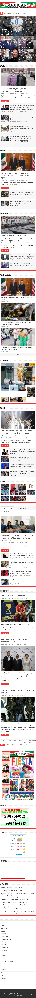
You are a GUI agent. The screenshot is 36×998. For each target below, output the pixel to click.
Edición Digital (5, 928)
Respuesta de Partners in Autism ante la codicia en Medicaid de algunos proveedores (17, 537)
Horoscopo (22, 878)
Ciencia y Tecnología (7, 961)
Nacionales (4, 151)
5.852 (7, 744)
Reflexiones (4, 973)
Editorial (3, 925)
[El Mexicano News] (18, 5)
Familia (4, 955)
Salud (3, 953)
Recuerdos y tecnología (7, 887)
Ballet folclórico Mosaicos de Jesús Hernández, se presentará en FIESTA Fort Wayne (22, 128)
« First (2, 740)
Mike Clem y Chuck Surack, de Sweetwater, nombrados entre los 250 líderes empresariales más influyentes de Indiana (22, 107)
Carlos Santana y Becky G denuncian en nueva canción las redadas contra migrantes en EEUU (22, 451)
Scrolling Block (5, 275)
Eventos (4, 969)
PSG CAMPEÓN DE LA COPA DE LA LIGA (17, 596)
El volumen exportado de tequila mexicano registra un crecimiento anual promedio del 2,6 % (22, 194)
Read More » (5, 101)
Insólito (4, 964)
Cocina (4, 966)
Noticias (3, 931)
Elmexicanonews (18, 995)
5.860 (20, 744)
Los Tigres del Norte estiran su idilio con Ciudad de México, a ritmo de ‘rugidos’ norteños (16, 433)
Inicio (2, 923)
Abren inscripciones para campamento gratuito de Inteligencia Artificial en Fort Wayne (26, 52)
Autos (4, 958)
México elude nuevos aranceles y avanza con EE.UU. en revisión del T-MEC (16, 175)
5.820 (10, 740)
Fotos (2, 975)
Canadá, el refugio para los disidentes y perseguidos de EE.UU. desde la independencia (21, 203)
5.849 (25, 742)
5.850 (30, 742)
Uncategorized (21, 508)
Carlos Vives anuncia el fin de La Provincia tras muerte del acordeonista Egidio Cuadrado (22, 473)
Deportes (3, 482)
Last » (33, 744)
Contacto (3, 981)
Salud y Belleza (7, 508)
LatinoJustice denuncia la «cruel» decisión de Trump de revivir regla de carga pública (17, 31)
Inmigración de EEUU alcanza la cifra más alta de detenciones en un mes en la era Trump (21, 265)
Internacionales (5, 361)
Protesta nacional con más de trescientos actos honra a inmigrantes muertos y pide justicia (17, 238)
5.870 (25, 744)
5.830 (15, 740)
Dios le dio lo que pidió (7, 890)
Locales (2, 66)
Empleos (3, 978)
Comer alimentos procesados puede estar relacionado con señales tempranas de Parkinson (22, 564)
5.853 (12, 744)
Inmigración (4, 213)
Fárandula (3, 408)
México (4, 944)
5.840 (20, 740)
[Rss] (18, 992)
